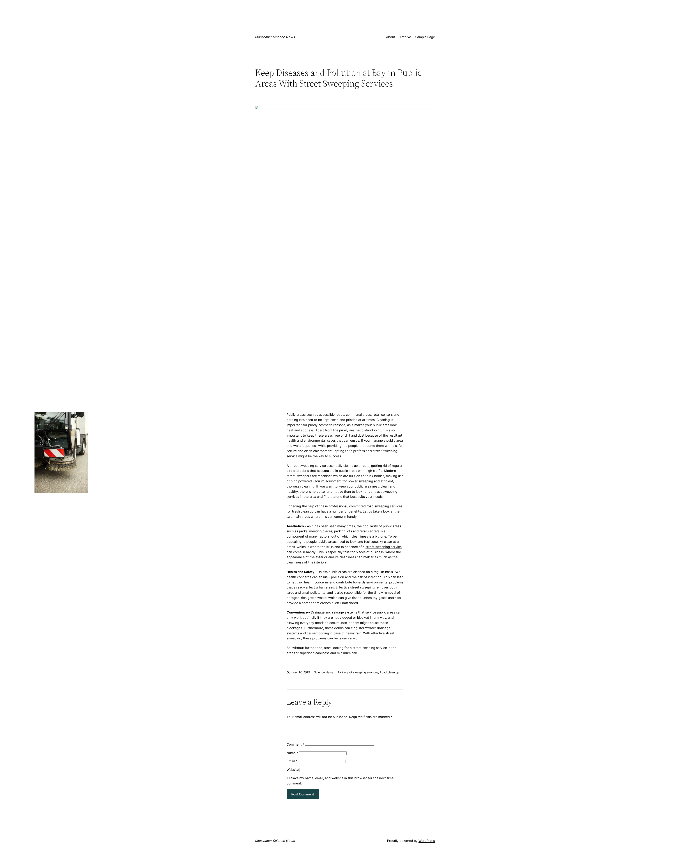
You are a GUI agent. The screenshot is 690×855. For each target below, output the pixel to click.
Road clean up (389, 672)
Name (292, 753)
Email (292, 761)
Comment (295, 744)
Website (293, 769)
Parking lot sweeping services (357, 672)
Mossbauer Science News (275, 37)
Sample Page (425, 37)
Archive (405, 37)
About (390, 37)
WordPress (426, 841)
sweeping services (388, 506)
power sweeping (360, 481)
